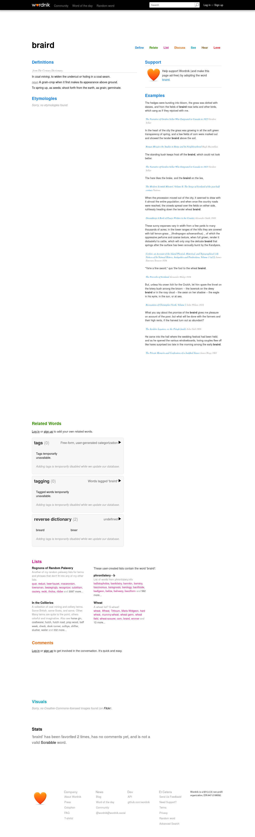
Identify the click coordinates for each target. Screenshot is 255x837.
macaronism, (68, 583)
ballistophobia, (102, 583)
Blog (98, 796)
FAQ (67, 813)
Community (61, 5)
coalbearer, (38, 622)
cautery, (36, 591)
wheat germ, (127, 614)
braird (166, 79)
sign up (48, 431)
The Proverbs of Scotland (157, 276)
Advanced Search (169, 823)
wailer (45, 630)
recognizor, (65, 587)
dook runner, (54, 626)
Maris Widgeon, (131, 611)
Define (139, 47)
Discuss (179, 47)
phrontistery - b (104, 575)
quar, (35, 583)
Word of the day (82, 5)
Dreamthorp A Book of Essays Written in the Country (170, 217)
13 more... (99, 622)
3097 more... (76, 591)
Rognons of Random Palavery (52, 568)
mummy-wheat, (111, 614)
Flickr (107, 708)
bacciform (130, 591)
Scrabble (48, 742)
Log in (36, 431)
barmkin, (128, 583)
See (193, 47)
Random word (105, 5)
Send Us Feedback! (170, 796)
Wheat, (106, 611)
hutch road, (59, 622)
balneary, (119, 591)
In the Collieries (42, 603)
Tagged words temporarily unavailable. (52, 494)
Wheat (98, 603)
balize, (110, 591)
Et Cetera (165, 792)
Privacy (163, 813)
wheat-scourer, (108, 618)
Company (70, 792)
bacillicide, (139, 587)
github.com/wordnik (139, 802)
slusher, (36, 630)
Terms (162, 807)
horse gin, (76, 618)
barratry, (138, 583)
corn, (120, 618)
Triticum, (116, 611)
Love (217, 47)
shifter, (75, 626)
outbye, (66, 626)
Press (67, 802)
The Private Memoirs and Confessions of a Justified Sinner (173, 352)
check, (43, 626)
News (99, 792)
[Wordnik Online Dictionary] (41, 5)
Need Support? (168, 802)
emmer (135, 618)
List (166, 47)
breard (40, 530)
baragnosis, (115, 587)
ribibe (60, 591)
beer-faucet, (54, 583)
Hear (205, 47)
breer (74, 530)
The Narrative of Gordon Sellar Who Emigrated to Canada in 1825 (177, 119)
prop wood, (73, 622)
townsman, (38, 587)
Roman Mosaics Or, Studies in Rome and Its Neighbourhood (174, 146)
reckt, (44, 591)
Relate (153, 47)
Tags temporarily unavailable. (46, 455)
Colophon (69, 807)
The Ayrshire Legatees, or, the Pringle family (166, 328)
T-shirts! (68, 818)
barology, (127, 587)
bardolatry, (117, 583)
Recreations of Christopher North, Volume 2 (166, 304)
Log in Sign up (213, 5)
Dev (130, 792)
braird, (127, 618)
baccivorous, (101, 587)
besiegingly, (52, 587)
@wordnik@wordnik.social (111, 813)
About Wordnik (72, 796)
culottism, (77, 587)
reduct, (42, 583)
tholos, (52, 591)
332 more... (60, 630)
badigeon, (100, 591)
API (130, 796)
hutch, (49, 622)
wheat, (98, 611)
